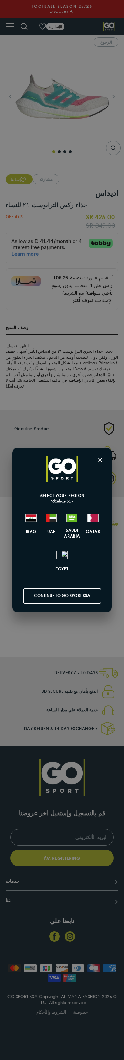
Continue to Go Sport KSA (62, 595)
